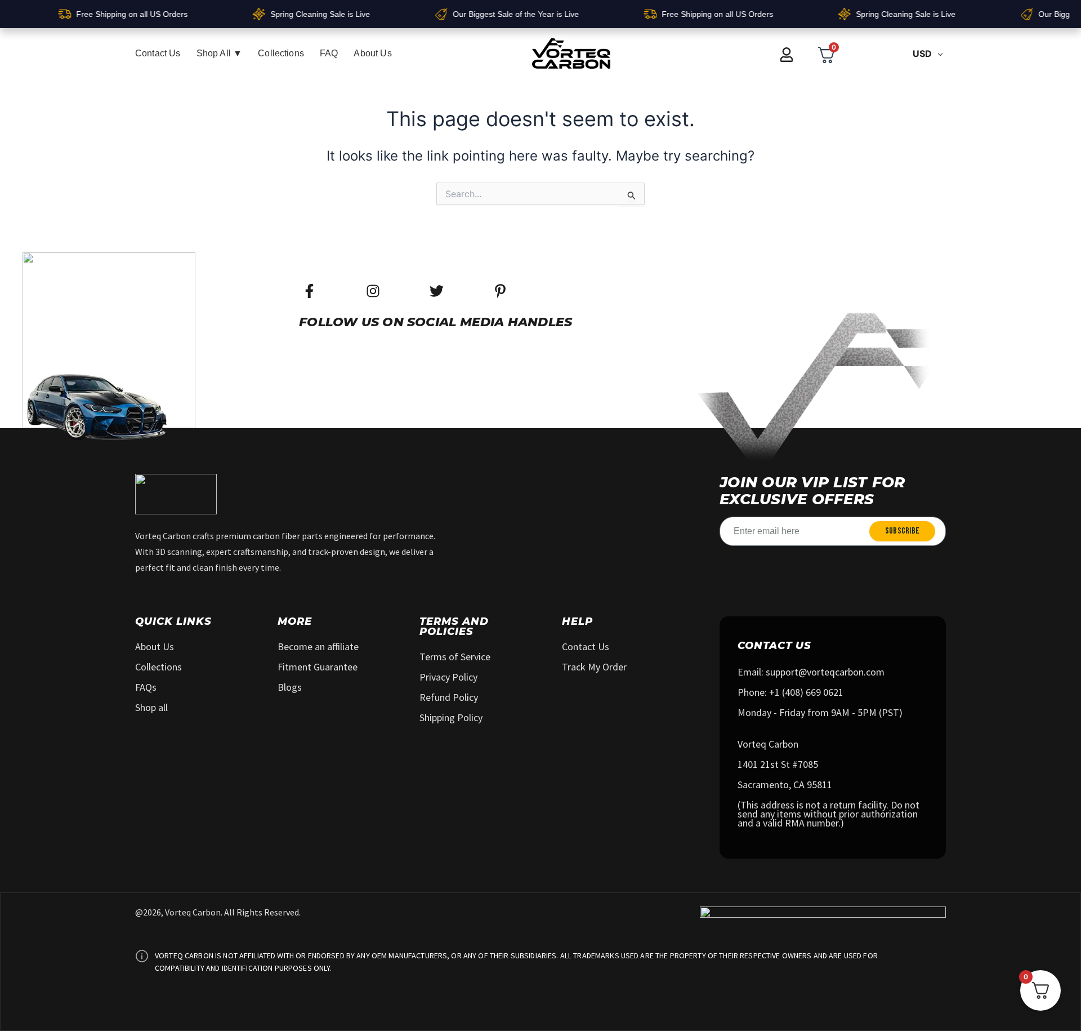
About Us (372, 53)
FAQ (329, 53)
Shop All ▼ (219, 53)
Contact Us (158, 53)
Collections (281, 53)
